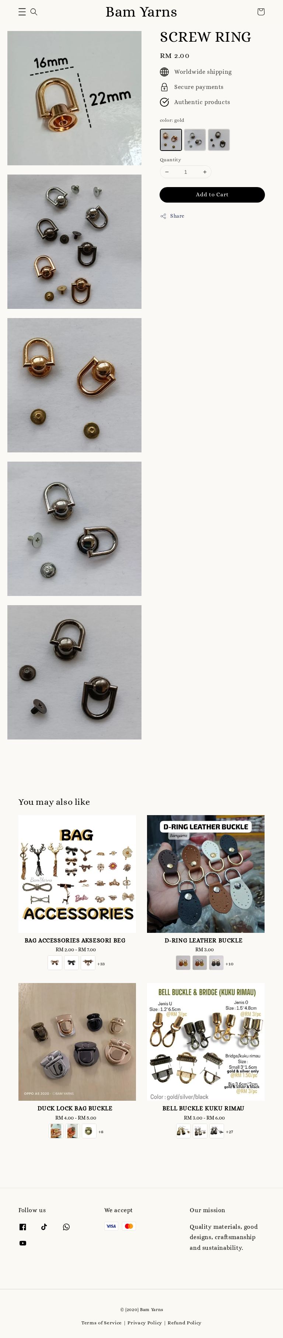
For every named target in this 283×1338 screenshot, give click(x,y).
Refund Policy (185, 1322)
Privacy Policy (144, 1322)
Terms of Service (101, 1322)
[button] (22, 12)
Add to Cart (212, 194)
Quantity (170, 159)
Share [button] (177, 216)
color (172, 120)
